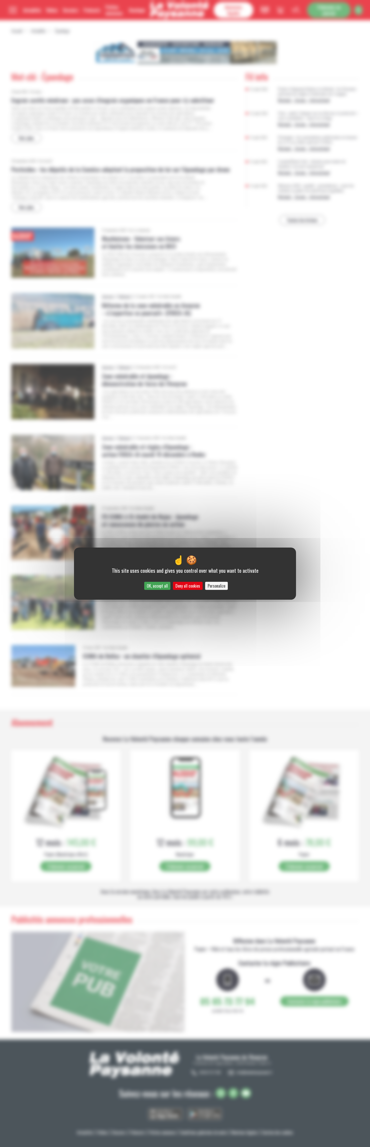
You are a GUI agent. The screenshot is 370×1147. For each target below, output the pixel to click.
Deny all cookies (187, 586)
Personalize (216, 586)
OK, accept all (157, 586)
